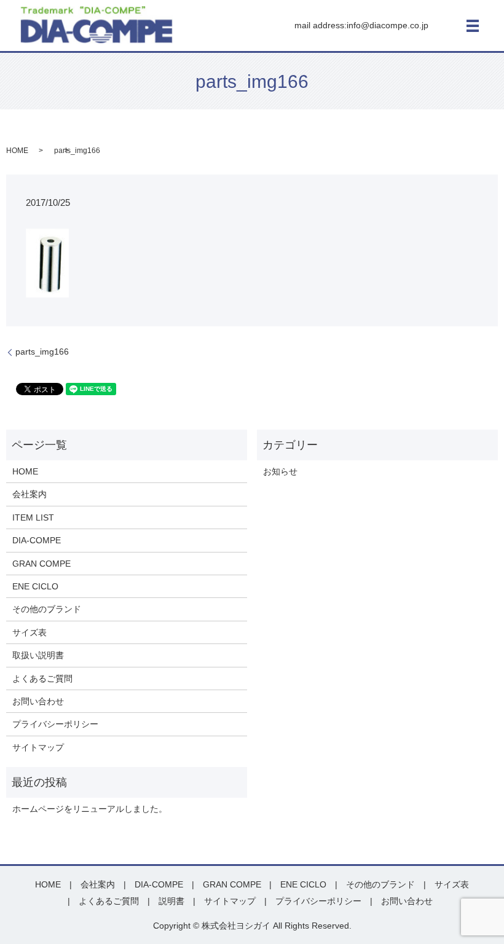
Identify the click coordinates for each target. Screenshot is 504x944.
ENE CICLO (35, 586)
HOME (17, 150)
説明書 (171, 901)
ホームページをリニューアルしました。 (89, 809)
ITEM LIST (33, 517)
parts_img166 (42, 351)
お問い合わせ (38, 701)
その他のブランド (46, 609)
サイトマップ (38, 747)
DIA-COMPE (36, 540)
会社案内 (29, 494)
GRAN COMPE (41, 563)
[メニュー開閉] (473, 26)
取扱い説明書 (38, 655)
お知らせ (280, 471)
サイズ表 (29, 632)
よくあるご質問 (42, 678)
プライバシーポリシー (55, 724)
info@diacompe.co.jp (387, 25)
